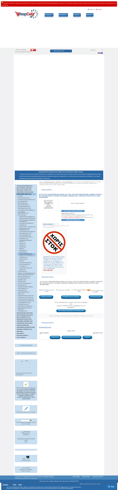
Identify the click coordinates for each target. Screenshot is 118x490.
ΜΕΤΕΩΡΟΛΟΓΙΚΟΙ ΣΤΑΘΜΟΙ (25, 287)
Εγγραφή (99, 9)
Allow (14, 484)
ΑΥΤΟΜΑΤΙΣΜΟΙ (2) (23, 201)
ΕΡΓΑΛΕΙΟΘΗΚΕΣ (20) (25, 235)
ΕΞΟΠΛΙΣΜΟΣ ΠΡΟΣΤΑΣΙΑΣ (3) (27, 231)
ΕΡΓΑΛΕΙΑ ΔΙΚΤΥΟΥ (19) (25, 233)
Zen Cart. (40, 476)
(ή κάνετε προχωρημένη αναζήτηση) (23, 51)
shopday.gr (27, 476)
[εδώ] (23, 182)
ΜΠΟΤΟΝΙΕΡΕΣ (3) (23, 288)
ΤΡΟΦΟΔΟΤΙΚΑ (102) (23, 304)
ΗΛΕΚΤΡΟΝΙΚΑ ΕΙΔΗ (49, 182)
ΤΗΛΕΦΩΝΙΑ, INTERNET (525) (24, 321)
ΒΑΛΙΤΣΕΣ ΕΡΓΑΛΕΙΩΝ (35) (26, 223)
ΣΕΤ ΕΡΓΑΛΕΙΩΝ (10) (24, 264)
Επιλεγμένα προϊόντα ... (23, 335)
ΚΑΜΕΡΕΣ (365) (22, 280)
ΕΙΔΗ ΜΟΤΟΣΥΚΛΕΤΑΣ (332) (24, 319)
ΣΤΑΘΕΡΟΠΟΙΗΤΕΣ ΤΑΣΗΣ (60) (26, 295)
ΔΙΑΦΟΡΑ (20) (22, 225)
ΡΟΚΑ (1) (21, 261)
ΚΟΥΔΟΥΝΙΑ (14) (22, 285)
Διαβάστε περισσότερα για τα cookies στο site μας (90, 483)
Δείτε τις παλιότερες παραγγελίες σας (26, 353)
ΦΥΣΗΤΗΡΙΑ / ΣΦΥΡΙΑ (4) (25, 268)
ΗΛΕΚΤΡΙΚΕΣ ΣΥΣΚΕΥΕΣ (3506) (25, 192)
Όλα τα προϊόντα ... (21, 337)
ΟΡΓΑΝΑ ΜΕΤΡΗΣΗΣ (67, 182)
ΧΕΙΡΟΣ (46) (22, 269)
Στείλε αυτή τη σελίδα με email (80, 290)
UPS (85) (20, 196)
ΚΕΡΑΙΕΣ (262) (21, 281)
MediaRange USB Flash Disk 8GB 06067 (26, 438)
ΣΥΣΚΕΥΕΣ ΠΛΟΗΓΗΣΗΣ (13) (25, 297)
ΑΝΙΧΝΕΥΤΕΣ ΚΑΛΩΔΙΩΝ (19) (26, 216)
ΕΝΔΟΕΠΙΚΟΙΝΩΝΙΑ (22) (24, 206)
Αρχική (40, 182)
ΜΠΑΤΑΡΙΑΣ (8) (23, 252)
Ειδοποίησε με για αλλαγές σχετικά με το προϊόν (26, 393)
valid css (51, 476)
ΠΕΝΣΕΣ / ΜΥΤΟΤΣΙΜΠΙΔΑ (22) (27, 255)
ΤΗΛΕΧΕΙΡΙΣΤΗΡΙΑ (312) (24, 302)
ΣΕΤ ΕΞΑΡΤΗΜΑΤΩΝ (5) (25, 262)
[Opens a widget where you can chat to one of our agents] (111, 486)
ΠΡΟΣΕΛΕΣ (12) (23, 257)
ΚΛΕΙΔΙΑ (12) (22, 243)
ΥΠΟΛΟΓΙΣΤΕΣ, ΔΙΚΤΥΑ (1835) (24, 323)
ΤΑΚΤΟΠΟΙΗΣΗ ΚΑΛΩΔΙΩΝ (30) (26, 301)
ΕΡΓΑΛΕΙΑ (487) (22, 215)
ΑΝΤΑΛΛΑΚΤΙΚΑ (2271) (24, 198)
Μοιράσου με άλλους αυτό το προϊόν (47, 290)
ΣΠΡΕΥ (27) (21, 294)
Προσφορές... (20, 331)
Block (20, 484)
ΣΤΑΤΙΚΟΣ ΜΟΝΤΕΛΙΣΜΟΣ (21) (24, 186)
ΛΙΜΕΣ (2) (21, 248)
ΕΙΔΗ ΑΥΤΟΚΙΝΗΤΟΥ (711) (23, 317)
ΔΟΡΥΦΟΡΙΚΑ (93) (22, 203)
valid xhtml (46, 476)
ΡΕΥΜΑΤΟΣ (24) (23, 259)
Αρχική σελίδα (76, 476)
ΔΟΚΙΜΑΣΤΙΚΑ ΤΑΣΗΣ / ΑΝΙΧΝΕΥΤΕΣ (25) (25, 229)
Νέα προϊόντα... (21, 333)
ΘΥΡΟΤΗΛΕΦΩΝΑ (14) (24, 278)
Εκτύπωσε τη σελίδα (64, 290)
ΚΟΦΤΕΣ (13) (22, 247)
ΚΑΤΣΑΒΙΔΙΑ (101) (23, 238)
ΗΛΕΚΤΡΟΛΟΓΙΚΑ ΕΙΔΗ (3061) (25, 313)
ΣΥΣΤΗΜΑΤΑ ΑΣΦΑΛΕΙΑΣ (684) (26, 299)
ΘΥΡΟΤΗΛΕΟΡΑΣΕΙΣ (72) (24, 276)
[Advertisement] (55, 35)
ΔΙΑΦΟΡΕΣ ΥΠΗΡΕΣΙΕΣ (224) (24, 329)
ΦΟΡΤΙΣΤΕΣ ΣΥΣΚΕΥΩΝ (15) (25, 306)
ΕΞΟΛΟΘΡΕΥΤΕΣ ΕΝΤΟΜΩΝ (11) (26, 210)
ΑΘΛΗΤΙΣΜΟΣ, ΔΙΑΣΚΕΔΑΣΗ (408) (26, 327)
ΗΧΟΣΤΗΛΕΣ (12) (22, 271)
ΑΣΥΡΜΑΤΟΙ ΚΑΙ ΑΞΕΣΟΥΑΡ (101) (26, 199)
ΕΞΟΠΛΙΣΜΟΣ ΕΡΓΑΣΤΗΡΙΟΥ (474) (23, 212)
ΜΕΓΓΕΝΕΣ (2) (23, 250)
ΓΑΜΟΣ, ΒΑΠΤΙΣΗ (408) (23, 325)
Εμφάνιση (5, 484)
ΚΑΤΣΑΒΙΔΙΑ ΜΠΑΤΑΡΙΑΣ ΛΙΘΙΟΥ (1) (25, 241)
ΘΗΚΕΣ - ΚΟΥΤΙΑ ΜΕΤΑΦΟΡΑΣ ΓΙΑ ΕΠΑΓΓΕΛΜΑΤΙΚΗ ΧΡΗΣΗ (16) (26, 274)
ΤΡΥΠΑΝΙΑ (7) (22, 266)
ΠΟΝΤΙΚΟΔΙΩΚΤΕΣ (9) (23, 292)
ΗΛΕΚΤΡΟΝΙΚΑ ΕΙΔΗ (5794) (24, 194)
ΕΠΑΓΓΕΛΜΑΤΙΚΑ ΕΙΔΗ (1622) (25, 315)
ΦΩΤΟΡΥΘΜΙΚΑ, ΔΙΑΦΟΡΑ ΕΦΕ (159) (24, 308)
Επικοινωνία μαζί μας (97, 476)
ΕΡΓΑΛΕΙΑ (58, 182)
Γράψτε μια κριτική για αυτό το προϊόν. (26, 412)
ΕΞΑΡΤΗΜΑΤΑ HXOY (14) (24, 208)
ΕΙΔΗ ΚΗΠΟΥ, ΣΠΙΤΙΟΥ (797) (24, 190)
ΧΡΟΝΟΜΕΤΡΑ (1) (22, 311)
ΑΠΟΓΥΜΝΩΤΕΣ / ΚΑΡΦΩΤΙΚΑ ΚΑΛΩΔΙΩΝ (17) (27, 221)
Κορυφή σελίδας (86, 476)
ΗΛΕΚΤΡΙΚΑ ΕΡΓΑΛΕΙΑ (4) (26, 237)
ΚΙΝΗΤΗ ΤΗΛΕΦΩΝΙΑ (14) (24, 283)
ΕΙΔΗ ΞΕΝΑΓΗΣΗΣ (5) (23, 205)
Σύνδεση (91, 9)
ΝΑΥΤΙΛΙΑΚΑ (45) (22, 290)
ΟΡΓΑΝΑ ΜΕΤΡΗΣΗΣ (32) (25, 254)
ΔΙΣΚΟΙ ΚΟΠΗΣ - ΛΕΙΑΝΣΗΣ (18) (27, 226)
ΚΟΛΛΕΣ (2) (22, 245)
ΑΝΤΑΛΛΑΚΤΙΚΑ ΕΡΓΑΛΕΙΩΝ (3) (27, 218)
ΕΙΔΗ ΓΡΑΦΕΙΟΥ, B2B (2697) (24, 188)
